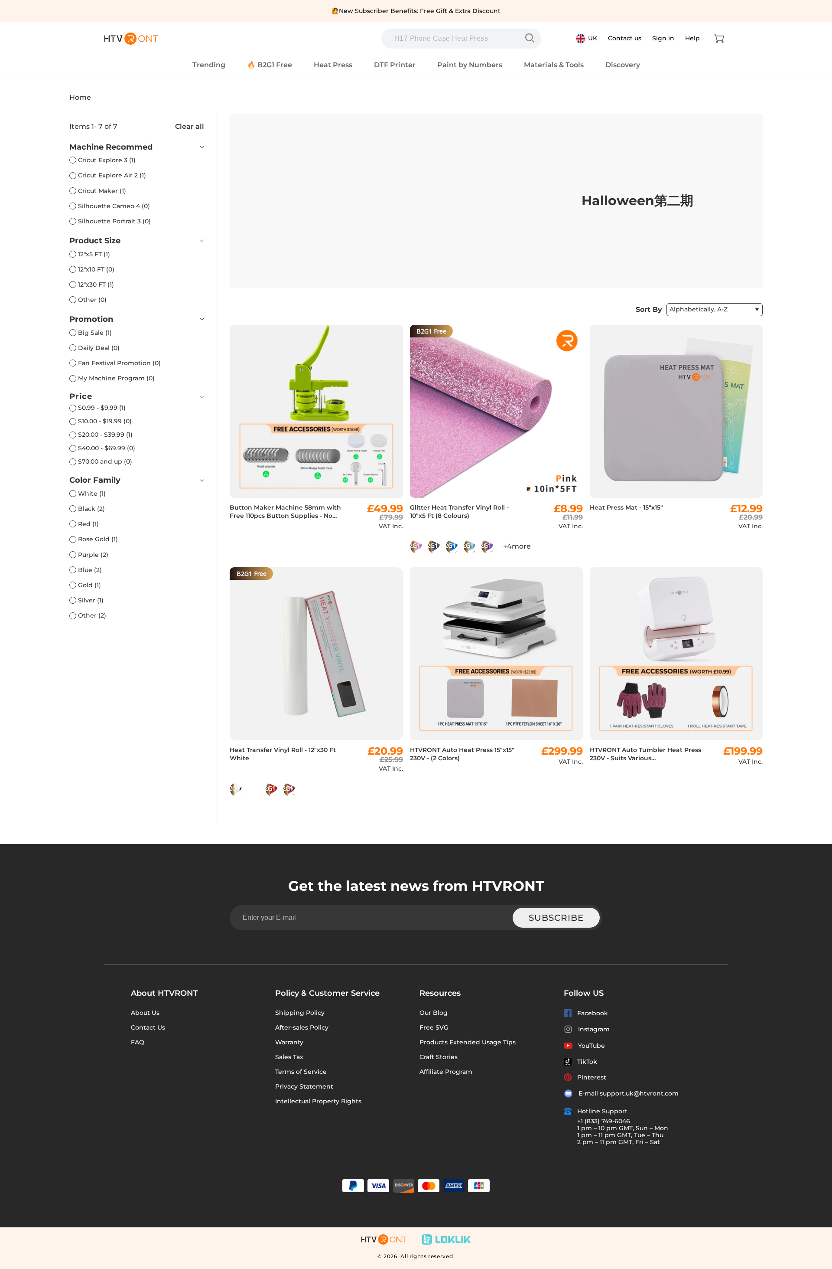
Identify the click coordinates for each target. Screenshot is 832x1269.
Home (80, 97)
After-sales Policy (301, 1027)
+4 (517, 546)
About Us (145, 1013)
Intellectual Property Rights (318, 1101)
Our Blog (433, 1013)
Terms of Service (301, 1072)
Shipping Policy (300, 1013)
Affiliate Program (445, 1072)
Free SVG (433, 1027)
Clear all (189, 126)
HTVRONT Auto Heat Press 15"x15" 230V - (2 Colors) (462, 754)
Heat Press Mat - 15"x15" (626, 507)
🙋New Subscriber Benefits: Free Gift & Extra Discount (416, 11)
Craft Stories (438, 1057)
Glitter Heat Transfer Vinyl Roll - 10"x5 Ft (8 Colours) (459, 512)
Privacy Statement (304, 1086)
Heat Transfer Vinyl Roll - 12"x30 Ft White (283, 754)
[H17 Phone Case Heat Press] (531, 38)
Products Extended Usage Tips (467, 1042)
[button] (719, 38)
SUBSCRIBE (556, 918)
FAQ (137, 1042)
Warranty (289, 1042)
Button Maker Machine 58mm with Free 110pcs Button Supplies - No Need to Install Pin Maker (285, 512)
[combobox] (461, 39)
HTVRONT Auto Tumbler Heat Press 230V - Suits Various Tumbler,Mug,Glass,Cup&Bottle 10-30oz (645, 754)
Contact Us (148, 1027)
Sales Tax (289, 1057)
